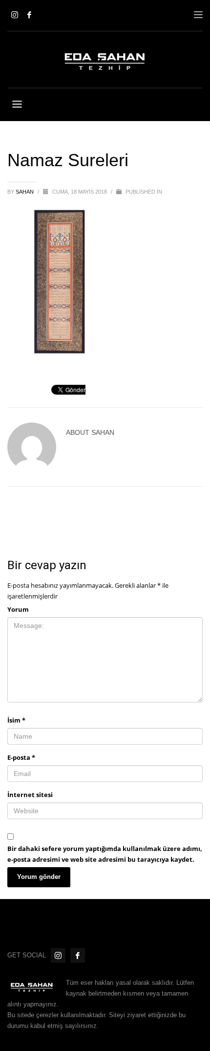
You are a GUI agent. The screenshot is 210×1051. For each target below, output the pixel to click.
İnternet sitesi (30, 794)
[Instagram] (14, 14)
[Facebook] (29, 14)
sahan (25, 192)
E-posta (21, 757)
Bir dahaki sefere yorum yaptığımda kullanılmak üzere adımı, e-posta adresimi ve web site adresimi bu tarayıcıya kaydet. (104, 854)
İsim (16, 720)
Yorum (18, 609)
